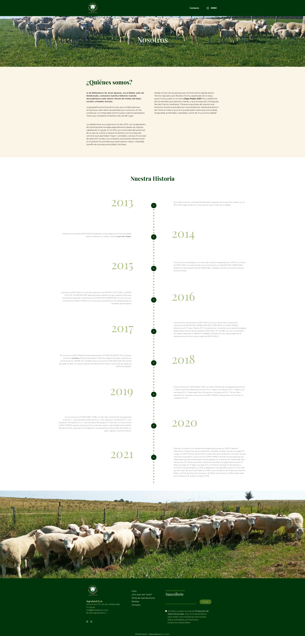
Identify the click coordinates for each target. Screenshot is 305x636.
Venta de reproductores (143, 598)
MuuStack (166, 634)
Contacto (194, 8)
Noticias (135, 601)
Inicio (134, 591)
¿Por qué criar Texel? (142, 594)
